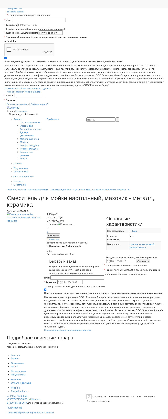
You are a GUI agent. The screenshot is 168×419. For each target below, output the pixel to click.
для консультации (44, 36)
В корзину (53, 235)
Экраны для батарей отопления (30, 127)
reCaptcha (10, 41)
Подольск (21, 110)
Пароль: (10, 100)
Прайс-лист (53, 119)
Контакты (18, 181)
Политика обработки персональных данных (27, 88)
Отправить (143, 261)
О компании (19, 184)
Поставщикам (20, 171)
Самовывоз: (53, 239)
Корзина (15, 387)
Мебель (24, 142)
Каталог (17, 119)
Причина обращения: (17, 36)
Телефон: (10, 24)
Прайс (14, 366)
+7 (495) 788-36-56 (17, 395)
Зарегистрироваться (18, 104)
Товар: (108, 269)
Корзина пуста (32, 91)
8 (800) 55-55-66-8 (17, 402)
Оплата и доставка (23, 176)
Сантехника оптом (30, 122)
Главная (17, 163)
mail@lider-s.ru (14, 8)
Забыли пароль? (40, 104)
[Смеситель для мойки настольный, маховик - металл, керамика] (24, 216)
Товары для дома (29, 145)
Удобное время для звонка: (21, 32)
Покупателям (20, 168)
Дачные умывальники (27, 133)
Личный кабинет (15, 91)
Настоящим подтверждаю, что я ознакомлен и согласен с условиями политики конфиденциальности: (63, 61)
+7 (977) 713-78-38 (17, 399)
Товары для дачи (29, 148)
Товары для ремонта (26, 153)
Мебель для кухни (30, 138)
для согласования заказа (72, 36)
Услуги (23, 158)
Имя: (7, 20)
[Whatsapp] (34, 399)
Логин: (9, 95)
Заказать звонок (15, 11)
